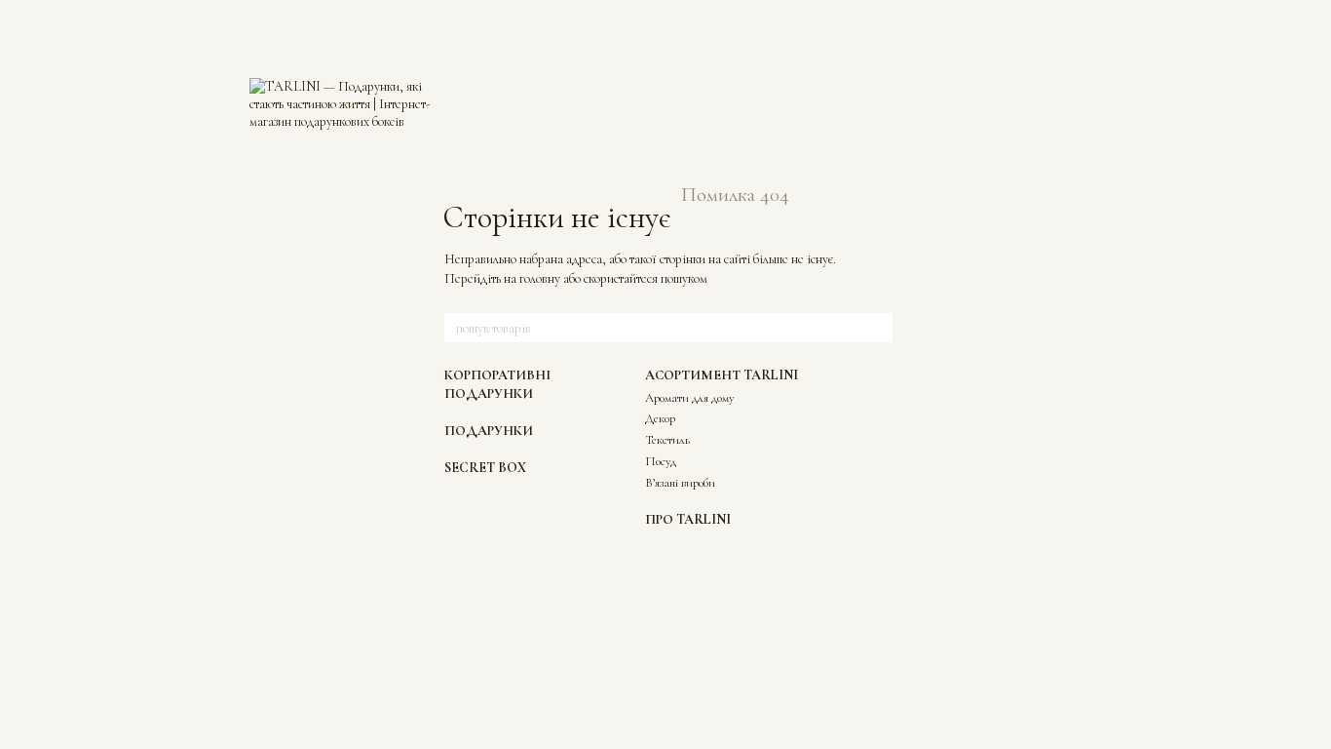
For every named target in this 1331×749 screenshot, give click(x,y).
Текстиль (667, 440)
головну (539, 278)
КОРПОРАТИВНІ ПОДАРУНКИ (497, 384)
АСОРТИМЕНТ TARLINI (721, 375)
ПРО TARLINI (688, 519)
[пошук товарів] (877, 327)
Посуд (660, 461)
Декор (660, 418)
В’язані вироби (680, 483)
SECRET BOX (485, 467)
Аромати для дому (690, 398)
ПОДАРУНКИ (488, 430)
